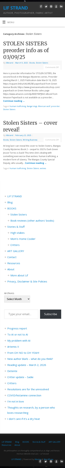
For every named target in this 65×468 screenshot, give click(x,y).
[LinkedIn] (60, 7)
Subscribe (50, 314)
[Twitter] (45, 7)
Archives (9, 293)
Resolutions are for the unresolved (28, 389)
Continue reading (14, 100)
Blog (10, 202)
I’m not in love (15, 401)
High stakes (17, 232)
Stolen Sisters (42, 63)
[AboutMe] (55, 7)
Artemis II (13, 346)
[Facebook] (40, 7)
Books (32, 63)
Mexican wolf (44, 106)
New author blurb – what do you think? (30, 359)
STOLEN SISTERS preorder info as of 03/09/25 (26, 50)
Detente (12, 371)
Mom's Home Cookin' (23, 239)
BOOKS (11, 208)
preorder (55, 106)
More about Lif (19, 275)
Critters (15, 245)
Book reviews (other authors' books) (32, 220)
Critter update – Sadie (20, 377)
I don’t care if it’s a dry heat (23, 419)
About (10, 269)
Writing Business (30, 140)
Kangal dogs (32, 106)
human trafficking (18, 106)
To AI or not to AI (17, 334)
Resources (13, 263)
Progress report (17, 328)
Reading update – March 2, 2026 (26, 365)
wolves (43, 168)
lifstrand (9, 63)
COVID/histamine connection (24, 395)
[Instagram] (50, 7)
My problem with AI (19, 340)
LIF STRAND (15, 7)
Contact (11, 257)
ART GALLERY (15, 251)
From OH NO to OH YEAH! (23, 352)
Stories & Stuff (16, 226)
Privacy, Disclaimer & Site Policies (27, 281)
